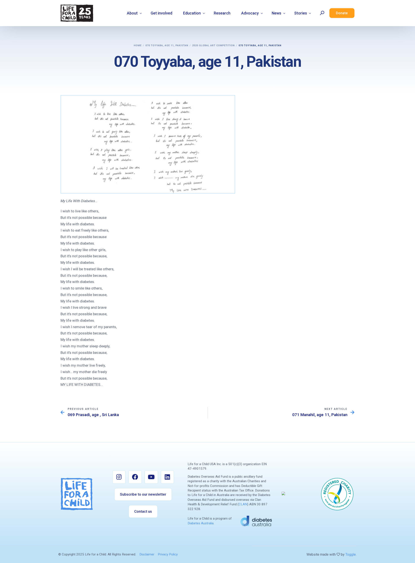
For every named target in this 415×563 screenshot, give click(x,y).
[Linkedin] (167, 477)
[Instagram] (119, 477)
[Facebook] (135, 477)
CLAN (243, 504)
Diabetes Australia (201, 523)
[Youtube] (151, 477)
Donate (342, 13)
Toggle (350, 554)
